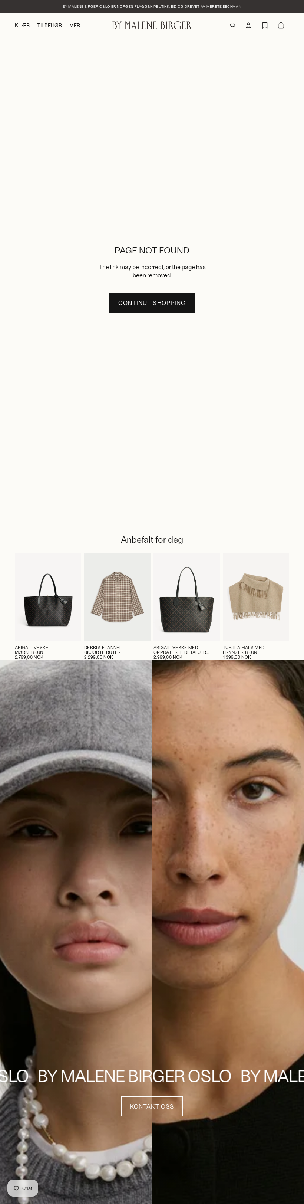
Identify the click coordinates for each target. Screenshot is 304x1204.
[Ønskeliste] (265, 25)
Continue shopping (151, 302)
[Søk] (233, 25)
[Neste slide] (142, 597)
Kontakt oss (152, 1106)
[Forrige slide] (92, 597)
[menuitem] (75, 25)
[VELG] (139, 630)
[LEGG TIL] (69, 630)
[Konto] (248, 25)
